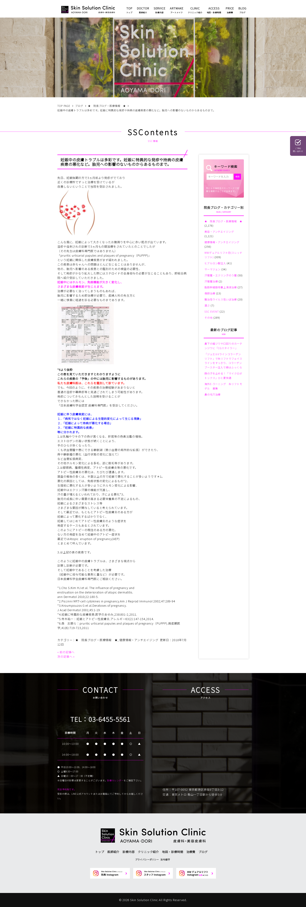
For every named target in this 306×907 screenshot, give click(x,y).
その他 (208, 317)
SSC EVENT (211, 311)
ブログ (203, 852)
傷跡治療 (209, 293)
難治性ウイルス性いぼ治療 (220, 299)
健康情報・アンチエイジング (138, 640)
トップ (99, 852)
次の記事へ (65, 656)
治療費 (191, 852)
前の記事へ (67, 652)
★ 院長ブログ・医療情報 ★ (96, 640)
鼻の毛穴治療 (212, 394)
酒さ (207, 305)
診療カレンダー (115, 780)
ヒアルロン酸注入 (215, 263)
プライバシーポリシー (147, 859)
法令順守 (165, 859)
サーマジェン (212, 269)
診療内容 (129, 852)
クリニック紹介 (148, 852)
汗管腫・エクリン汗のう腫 (220, 275)
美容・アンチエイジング (219, 231)
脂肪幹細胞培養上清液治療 (220, 287)
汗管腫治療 (211, 281)
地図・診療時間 (172, 852)
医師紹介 (113, 852)
